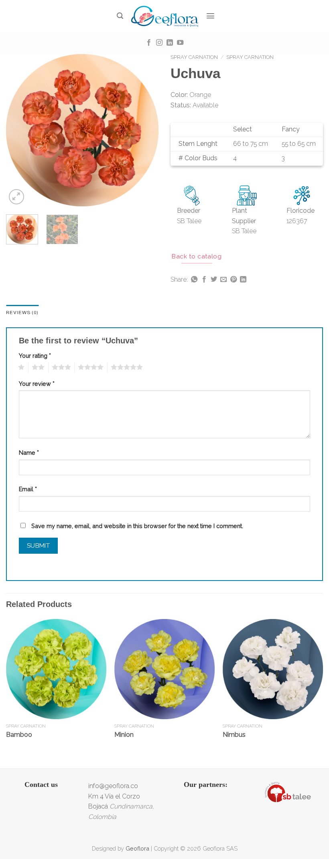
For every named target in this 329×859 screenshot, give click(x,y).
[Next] (145, 130)
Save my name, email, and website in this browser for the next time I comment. (137, 525)
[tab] (22, 313)
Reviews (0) (22, 312)
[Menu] (210, 15)
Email (28, 489)
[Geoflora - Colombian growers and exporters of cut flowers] (165, 16)
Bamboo (19, 734)
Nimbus (234, 734)
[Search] (120, 16)
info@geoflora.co (113, 786)
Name (29, 452)
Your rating (35, 355)
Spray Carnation (194, 57)
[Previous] (19, 130)
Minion (124, 734)
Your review (37, 383)
